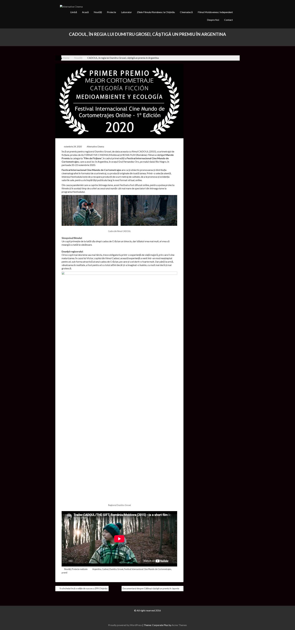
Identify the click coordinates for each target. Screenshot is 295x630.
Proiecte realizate (79, 569)
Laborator (126, 12)
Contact (228, 19)
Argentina (96, 569)
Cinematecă (186, 12)
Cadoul (105, 569)
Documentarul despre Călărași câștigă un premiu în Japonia (151, 588)
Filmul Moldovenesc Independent (215, 12)
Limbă (73, 12)
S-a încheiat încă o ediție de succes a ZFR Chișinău (84, 588)
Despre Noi (213, 19)
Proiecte (111, 12)
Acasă (85, 12)
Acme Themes (179, 625)
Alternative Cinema (95, 146)
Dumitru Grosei (116, 569)
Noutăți (98, 12)
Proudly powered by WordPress (125, 625)
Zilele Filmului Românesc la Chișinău (156, 12)
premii (64, 572)
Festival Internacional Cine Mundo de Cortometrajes (147, 569)
